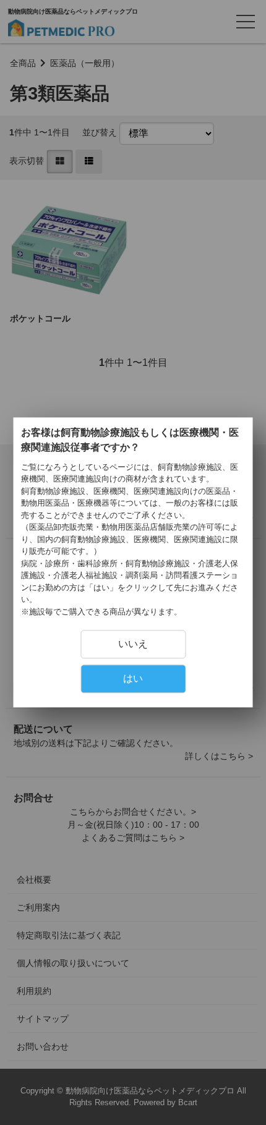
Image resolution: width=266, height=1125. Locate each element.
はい (133, 679)
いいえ (133, 644)
